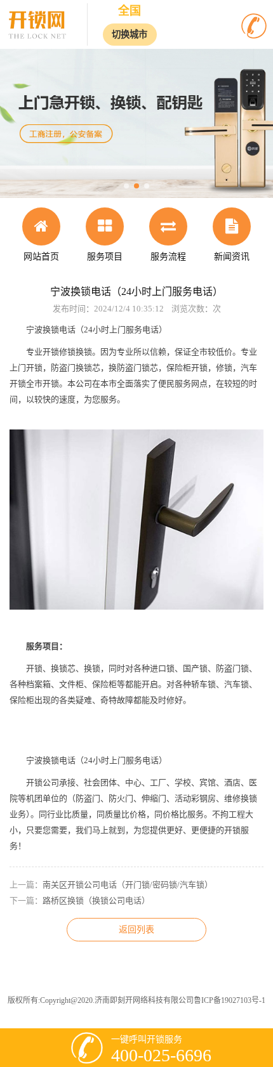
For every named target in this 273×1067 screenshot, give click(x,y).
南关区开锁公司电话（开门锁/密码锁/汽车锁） (128, 884)
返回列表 (136, 929)
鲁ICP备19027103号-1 (229, 1000)
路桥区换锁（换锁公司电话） (96, 900)
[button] (126, 185)
